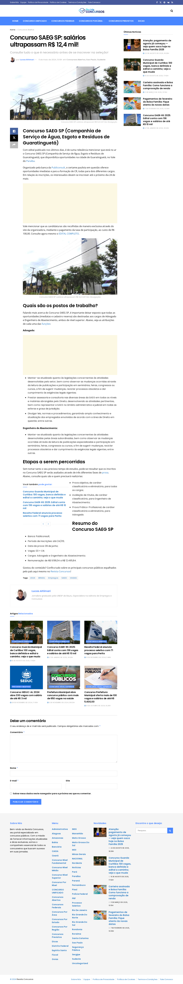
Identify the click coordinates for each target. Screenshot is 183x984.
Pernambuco (79, 885)
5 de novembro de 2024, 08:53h (61, 702)
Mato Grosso (79, 838)
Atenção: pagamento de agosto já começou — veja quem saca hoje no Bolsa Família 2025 (157, 45)
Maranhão (77, 833)
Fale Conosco (94, 2)
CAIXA (55, 851)
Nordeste (77, 863)
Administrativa (60, 829)
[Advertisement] (70, 203)
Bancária (56, 846)
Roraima (76, 933)
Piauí (74, 889)
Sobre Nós (14, 2)
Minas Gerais (79, 854)
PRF (74, 898)
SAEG (64, 578)
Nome (14, 768)
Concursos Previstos (121, 21)
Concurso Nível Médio (60, 869)
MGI (74, 849)
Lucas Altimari (27, 59)
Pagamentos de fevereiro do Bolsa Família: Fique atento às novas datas (157, 101)
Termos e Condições (77, 2)
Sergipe (76, 954)
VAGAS (73, 578)
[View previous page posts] (43, 524)
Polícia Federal (80, 894)
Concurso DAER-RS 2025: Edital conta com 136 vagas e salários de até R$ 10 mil (44, 505)
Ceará (55, 855)
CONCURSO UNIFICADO (35, 21)
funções (46, 323)
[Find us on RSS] (172, 2)
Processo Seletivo (21, 687)
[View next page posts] (48, 524)
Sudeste (101, 59)
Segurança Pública (78, 949)
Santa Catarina (80, 938)
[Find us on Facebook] (157, 2)
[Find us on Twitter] (161, 2)
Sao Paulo (91, 59)
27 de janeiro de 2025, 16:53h (60, 657)
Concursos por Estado (59, 921)
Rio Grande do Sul (79, 923)
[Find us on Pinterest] (164, 2)
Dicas (141, 21)
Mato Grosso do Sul (80, 844)
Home (15, 21)
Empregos (53, 578)
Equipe (23, 2)
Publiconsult (58, 167)
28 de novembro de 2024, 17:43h (24, 702)
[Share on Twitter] (14, 138)
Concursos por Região (59, 928)
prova (105, 472)
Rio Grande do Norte (79, 916)
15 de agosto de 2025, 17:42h (23, 660)
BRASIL (41, 578)
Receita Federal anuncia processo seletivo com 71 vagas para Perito (42, 514)
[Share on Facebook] (14, 131)
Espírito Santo (59, 950)
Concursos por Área (91, 21)
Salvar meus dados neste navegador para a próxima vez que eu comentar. (52, 793)
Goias (55, 959)
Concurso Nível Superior (61, 687)
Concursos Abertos (25, 29)
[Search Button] (172, 10)
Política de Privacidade (38, 2)
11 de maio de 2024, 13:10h (50, 59)
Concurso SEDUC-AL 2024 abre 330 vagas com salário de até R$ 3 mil (26, 695)
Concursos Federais (62, 21)
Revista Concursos (60, 571)
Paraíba (30, 161)
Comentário (17, 732)
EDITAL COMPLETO (69, 233)
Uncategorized (80, 963)
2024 (32, 578)
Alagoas (56, 833)
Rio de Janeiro (79, 910)
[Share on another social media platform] (14, 144)
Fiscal (55, 954)
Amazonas (57, 838)
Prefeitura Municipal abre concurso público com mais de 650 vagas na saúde (63, 695)
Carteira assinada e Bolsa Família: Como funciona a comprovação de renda (158, 85)
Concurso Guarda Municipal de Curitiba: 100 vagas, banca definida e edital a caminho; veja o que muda (44, 494)
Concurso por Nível (59, 884)
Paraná (76, 880)
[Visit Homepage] (91, 11)
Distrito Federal (60, 946)
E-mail (14, 780)
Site (68, 780)
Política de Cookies (58, 2)
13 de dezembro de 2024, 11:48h (98, 657)
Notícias (76, 867)
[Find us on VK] (168, 2)
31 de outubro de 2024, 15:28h (98, 705)
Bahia (55, 842)
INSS (74, 829)
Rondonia (77, 929)
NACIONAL (77, 858)
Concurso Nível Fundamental (60, 861)
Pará (74, 871)
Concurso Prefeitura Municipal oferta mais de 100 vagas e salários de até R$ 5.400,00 (100, 697)
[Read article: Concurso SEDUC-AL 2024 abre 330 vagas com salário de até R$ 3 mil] (26, 677)
